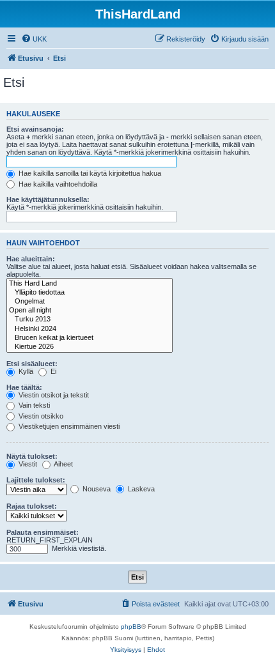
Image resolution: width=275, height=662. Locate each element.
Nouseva (96, 489)
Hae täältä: (24, 387)
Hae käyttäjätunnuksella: (48, 199)
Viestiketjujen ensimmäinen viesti (68, 426)
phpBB (131, 626)
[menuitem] (34, 39)
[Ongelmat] (89, 301)
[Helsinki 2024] (89, 329)
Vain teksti (33, 405)
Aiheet (62, 464)
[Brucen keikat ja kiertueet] (89, 338)
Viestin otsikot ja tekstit (53, 395)
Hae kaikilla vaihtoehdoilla (57, 184)
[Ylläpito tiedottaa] (89, 292)
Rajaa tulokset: (31, 506)
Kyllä (25, 371)
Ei (52, 371)
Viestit (27, 464)
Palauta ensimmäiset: (42, 532)
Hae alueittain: (30, 259)
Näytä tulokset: (32, 456)
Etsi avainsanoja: (35, 129)
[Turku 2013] (89, 319)
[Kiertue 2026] (89, 347)
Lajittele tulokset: (35, 480)
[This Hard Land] (89, 283)
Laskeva (140, 489)
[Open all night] (89, 310)
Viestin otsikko (40, 416)
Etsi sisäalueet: (32, 363)
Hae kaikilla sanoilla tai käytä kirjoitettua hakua (89, 173)
